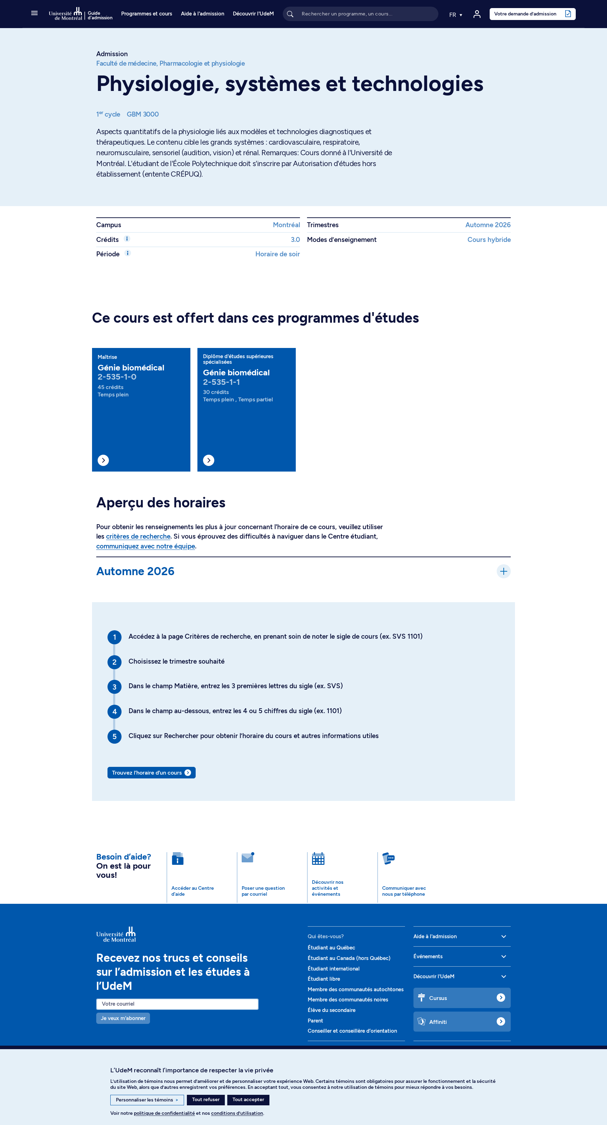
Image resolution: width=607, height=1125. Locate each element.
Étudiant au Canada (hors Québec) (349, 958)
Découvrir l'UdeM (253, 14)
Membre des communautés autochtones (356, 989)
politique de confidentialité (164, 1113)
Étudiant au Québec (331, 948)
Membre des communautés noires (348, 999)
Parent (315, 1021)
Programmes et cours (146, 14)
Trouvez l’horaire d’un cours (147, 772)
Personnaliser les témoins (147, 1100)
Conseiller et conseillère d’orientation (352, 1031)
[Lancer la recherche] (290, 14)
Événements (428, 956)
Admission (112, 54)
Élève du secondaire (331, 1010)
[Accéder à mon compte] (477, 14)
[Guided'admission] (197, 934)
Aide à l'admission (202, 14)
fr (453, 14)
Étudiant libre (324, 979)
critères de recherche (138, 536)
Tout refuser (206, 1100)
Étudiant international (334, 969)
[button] (34, 13)
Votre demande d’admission (525, 14)
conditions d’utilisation (237, 1113)
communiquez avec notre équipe (145, 546)
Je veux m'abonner (123, 1018)
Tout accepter (248, 1100)
